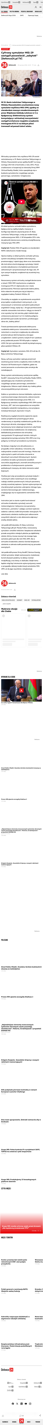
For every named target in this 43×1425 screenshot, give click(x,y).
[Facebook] (13, 1404)
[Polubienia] (3, 1416)
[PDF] (15, 590)
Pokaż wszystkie (7, 603)
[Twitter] (17, 1404)
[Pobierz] (38, 65)
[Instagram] (30, 1404)
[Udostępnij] (40, 1415)
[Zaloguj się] (36, 7)
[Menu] (40, 7)
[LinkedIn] (21, 1404)
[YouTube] (26, 1404)
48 (23, 1416)
